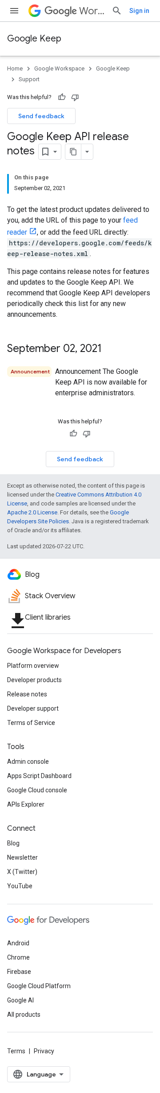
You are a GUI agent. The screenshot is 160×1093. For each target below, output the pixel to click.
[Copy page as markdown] (73, 151)
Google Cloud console (37, 790)
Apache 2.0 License (32, 512)
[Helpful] (61, 97)
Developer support (33, 708)
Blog (13, 843)
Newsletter (22, 857)
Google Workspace (59, 68)
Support (29, 79)
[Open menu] (14, 10)
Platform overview (33, 665)
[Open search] (117, 10)
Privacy (44, 1051)
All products (23, 1014)
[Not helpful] (75, 97)
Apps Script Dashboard (39, 775)
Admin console (28, 761)
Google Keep (34, 38)
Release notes (27, 694)
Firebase (19, 971)
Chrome (18, 957)
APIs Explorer (25, 804)
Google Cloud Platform (39, 985)
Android (18, 943)
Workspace (91, 11)
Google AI (20, 1000)
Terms (16, 1051)
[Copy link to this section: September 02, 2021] (111, 349)
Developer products (34, 679)
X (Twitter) (22, 871)
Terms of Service (31, 722)
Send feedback (41, 116)
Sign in (139, 10)
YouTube (19, 886)
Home (15, 68)
